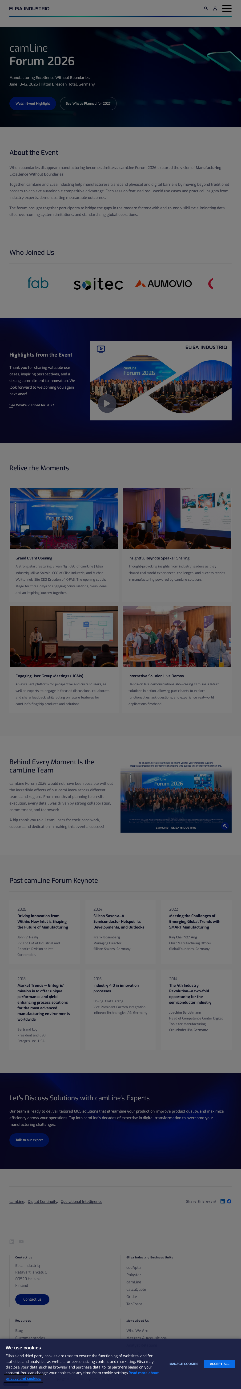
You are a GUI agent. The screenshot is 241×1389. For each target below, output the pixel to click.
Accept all (219, 1364)
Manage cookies (183, 1364)
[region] (120, 1364)
